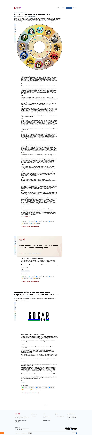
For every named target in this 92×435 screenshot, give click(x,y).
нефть (23, 271)
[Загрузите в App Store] (67, 429)
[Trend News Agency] (17, 414)
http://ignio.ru (27, 216)
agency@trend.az (17, 422)
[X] (20, 429)
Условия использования (71, 414)
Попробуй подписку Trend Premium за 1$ (30, 226)
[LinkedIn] (26, 429)
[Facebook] (17, 429)
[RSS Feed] (28, 429)
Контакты (44, 417)
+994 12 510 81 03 (17, 421)
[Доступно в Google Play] (74, 429)
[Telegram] (24, 429)
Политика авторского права (71, 417)
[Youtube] (22, 429)
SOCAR (23, 382)
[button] (15, 25)
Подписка (56, 414)
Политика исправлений (46, 420)
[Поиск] (57, 8)
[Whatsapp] (15, 429)
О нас (44, 414)
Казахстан (27, 271)
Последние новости (34, 414)
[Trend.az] (17, 8)
